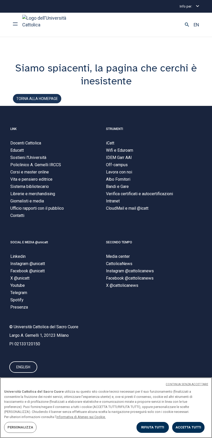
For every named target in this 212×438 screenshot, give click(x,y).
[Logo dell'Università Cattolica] (46, 25)
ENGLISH (23, 367)
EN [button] (196, 24)
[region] (106, 407)
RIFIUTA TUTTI (152, 427)
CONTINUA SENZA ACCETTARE (187, 384)
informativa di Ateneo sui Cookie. (81, 417)
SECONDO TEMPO (119, 242)
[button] (187, 25)
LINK (13, 129)
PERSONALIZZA (20, 427)
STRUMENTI (114, 129)
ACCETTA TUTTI (188, 427)
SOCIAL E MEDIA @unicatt (29, 242)
